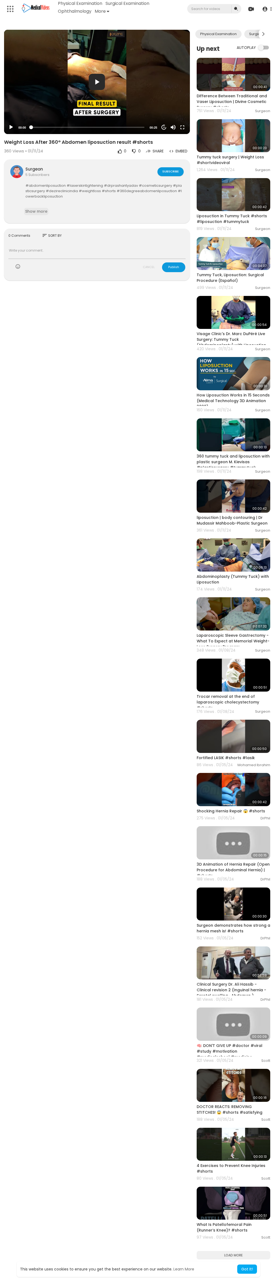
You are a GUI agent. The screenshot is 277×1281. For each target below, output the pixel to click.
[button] (267, 9)
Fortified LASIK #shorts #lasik (226, 757)
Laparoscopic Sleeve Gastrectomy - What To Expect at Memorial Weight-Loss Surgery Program (233, 641)
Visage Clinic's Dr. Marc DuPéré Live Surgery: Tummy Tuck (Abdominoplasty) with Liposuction (231, 339)
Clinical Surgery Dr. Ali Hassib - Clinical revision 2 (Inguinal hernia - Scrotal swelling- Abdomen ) (231, 990)
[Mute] (173, 127)
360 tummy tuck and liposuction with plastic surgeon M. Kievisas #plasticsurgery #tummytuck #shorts (233, 464)
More (100, 11)
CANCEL (149, 267)
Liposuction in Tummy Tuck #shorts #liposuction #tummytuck (232, 218)
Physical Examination (80, 3)
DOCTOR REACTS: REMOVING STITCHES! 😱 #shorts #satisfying (229, 1109)
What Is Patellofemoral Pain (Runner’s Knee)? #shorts (224, 1227)
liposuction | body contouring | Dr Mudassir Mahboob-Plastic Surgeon (232, 520)
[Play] (11, 127)
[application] (97, 82)
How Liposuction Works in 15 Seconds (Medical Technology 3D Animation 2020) (233, 400)
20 (164, 127)
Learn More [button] (183, 1269)
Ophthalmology (74, 11)
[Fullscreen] (182, 127)
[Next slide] (263, 34)
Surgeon (34, 169)
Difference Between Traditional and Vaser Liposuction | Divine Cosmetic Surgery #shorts (232, 101)
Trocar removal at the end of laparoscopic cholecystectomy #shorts (228, 702)
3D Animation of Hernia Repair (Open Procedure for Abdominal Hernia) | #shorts (233, 870)
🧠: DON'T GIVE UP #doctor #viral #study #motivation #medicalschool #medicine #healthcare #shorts (229, 1054)
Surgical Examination (127, 3)
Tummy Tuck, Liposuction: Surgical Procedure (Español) (230, 277)
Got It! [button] (247, 1269)
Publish (173, 267)
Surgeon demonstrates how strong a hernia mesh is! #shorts (233, 928)
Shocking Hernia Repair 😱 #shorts (231, 811)
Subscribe (170, 171)
